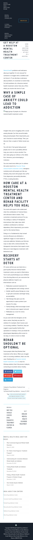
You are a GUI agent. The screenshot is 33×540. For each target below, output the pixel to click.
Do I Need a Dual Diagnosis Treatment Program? (17, 452)
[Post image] (4, 443)
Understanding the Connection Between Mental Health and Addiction (17, 460)
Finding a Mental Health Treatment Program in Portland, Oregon (16, 476)
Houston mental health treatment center (16, 398)
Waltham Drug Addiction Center (11, 511)
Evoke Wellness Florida (18, 532)
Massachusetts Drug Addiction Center (13, 507)
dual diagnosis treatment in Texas (16, 396)
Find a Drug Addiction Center (11, 495)
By (12, 391)
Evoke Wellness (16, 530)
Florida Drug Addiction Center (11, 503)
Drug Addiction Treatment (15, 387)
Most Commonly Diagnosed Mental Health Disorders (18, 444)
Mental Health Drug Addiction (20, 528)
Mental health (8, 70)
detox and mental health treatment (17, 394)
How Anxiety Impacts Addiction (15, 483)
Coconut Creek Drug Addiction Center (13, 499)
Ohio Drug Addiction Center (10, 515)
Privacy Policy (8, 530)
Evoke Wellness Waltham (22, 534)
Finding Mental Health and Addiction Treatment (16, 468)
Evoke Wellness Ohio (10, 536)
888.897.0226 (18, 538)
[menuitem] (8, 6)
